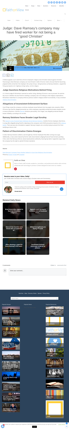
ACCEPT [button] (34, 426)
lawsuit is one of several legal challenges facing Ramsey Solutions (24, 121)
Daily (25, 67)
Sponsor (40, 293)
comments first (61, 265)
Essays (32, 6)
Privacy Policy (46, 293)
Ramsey (22, 111)
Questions (45, 6)
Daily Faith (30, 67)
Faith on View (20, 67)
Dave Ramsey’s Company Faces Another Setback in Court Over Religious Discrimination (27, 152)
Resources (53, 6)
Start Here (21, 293)
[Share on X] (8, 75)
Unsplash (21, 154)
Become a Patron (32, 293)
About (26, 6)
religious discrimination (9, 100)
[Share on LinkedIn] (12, 75)
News (38, 6)
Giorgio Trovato (12, 154)
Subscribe (61, 6)
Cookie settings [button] (61, 424)
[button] (65, 14)
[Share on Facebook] (4, 75)
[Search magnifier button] (57, 298)
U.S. (38, 67)
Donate (27, 10)
